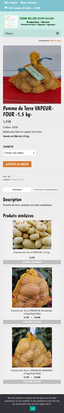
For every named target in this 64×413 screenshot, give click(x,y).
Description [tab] (17, 190)
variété (8, 146)
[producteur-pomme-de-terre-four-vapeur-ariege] (32, 74)
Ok (32, 408)
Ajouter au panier (17, 164)
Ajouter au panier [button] (32, 262)
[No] (60, 403)
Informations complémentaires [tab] (46, 190)
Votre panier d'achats (24, 8)
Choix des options (32, 321)
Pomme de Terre (55, 41)
